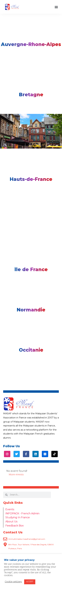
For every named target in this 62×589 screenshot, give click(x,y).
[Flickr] (45, 454)
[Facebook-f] (26, 454)
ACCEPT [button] (29, 581)
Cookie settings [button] (13, 581)
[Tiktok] (54, 454)
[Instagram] (7, 454)
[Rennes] (31, 131)
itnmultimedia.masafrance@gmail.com (26, 539)
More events (16, 474)
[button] (56, 6)
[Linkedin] (35, 454)
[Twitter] (17, 454)
